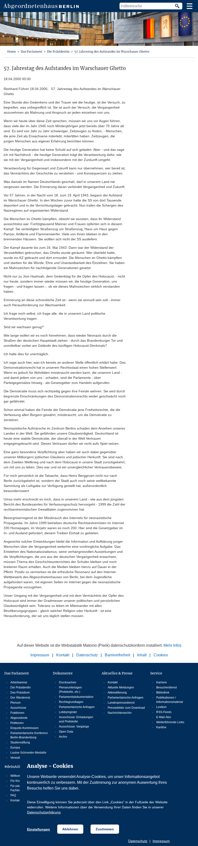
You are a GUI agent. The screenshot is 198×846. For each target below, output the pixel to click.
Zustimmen (105, 829)
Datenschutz (137, 841)
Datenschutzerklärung (44, 812)
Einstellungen (38, 829)
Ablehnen (70, 829)
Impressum (161, 841)
